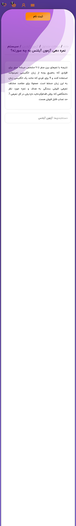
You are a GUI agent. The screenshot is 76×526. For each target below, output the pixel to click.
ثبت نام (38, 16)
